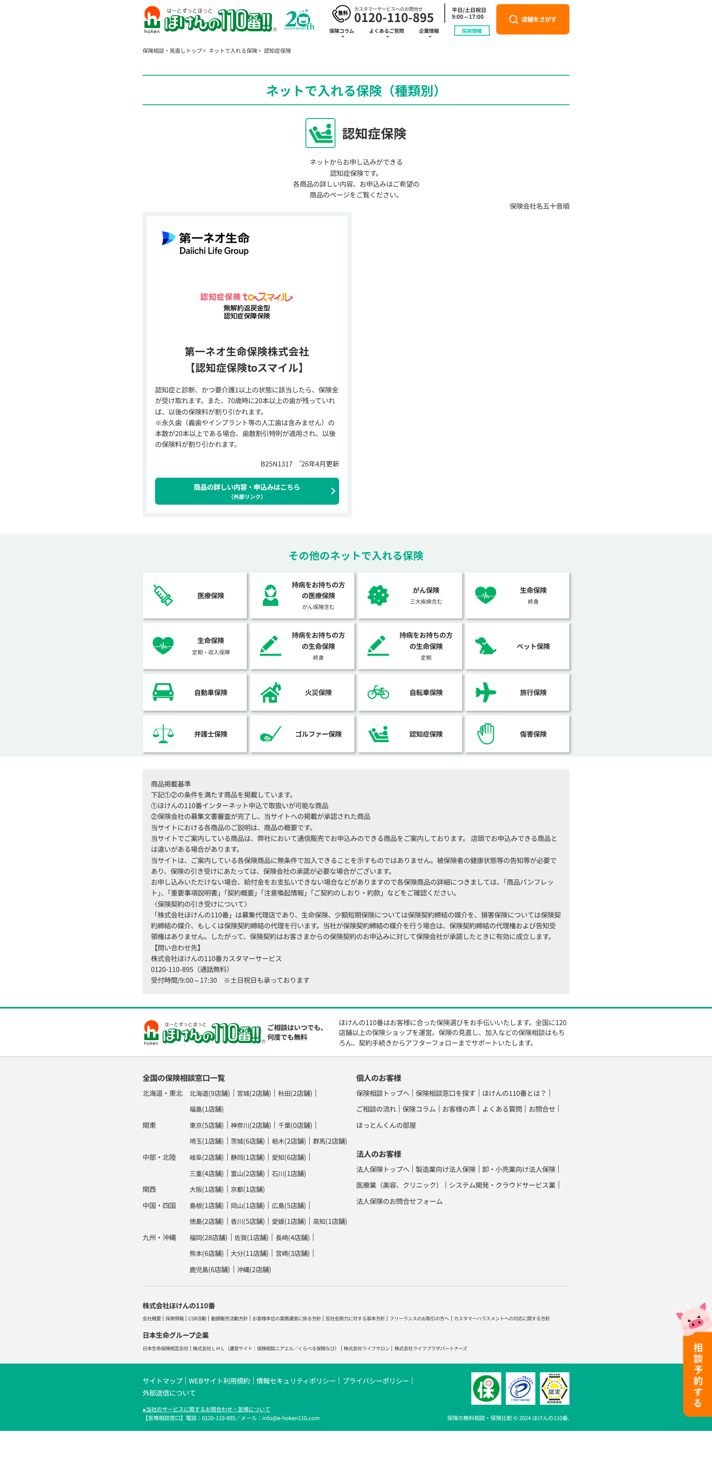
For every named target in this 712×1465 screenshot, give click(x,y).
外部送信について (169, 1393)
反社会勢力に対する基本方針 (355, 1318)
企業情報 (429, 31)
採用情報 (472, 31)
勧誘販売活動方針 (229, 1318)
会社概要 (152, 1318)
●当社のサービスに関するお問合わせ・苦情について (206, 1409)
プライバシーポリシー (375, 1381)
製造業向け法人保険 (445, 1169)
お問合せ (542, 1109)
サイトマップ (162, 1381)
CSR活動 (197, 1318)
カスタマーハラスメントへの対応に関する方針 (502, 1318)
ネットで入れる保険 (233, 50)
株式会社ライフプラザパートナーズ (430, 1348)
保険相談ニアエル (275, 1348)
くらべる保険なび (316, 1348)
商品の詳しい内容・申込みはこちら (247, 491)
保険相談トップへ (382, 1093)
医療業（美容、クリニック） (399, 1185)
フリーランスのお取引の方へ (419, 1318)
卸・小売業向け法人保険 (518, 1169)
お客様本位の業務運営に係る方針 (286, 1318)
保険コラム (341, 31)
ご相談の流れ (376, 1109)
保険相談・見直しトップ (172, 50)
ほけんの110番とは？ (514, 1093)
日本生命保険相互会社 (165, 1348)
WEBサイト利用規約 (219, 1381)
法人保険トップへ (382, 1169)
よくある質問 (502, 1109)
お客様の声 (458, 1109)
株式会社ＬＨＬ (209, 1348)
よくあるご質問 (386, 31)
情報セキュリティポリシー (296, 1381)
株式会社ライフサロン (366, 1348)
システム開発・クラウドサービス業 (502, 1185)
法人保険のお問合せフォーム (399, 1201)
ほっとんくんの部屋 (386, 1125)
